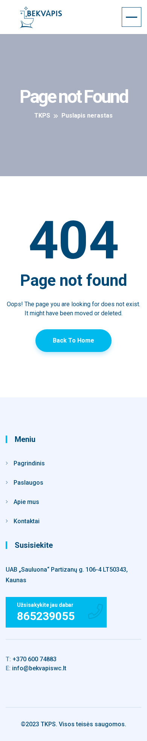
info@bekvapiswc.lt (36, 668)
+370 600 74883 (31, 659)
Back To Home (73, 340)
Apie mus (26, 501)
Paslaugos (28, 482)
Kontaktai (27, 521)
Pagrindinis (29, 463)
